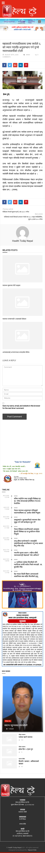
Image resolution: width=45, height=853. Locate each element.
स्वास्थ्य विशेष (22, 759)
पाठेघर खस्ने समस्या (25, 737)
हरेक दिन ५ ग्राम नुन (26, 749)
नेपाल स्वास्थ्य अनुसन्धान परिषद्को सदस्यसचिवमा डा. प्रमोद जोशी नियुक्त (27, 511)
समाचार (28, 55)
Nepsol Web (32, 850)
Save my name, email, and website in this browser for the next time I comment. (21, 407)
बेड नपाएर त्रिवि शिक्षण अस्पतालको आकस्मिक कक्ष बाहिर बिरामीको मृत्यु (26, 575)
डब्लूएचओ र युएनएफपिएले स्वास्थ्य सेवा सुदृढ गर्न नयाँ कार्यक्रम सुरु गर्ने (27, 520)
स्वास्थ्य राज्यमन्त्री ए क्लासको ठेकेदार (14, 319)
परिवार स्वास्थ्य (22, 734)
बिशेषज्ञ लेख (8, 721)
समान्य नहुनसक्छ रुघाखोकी (15, 725)
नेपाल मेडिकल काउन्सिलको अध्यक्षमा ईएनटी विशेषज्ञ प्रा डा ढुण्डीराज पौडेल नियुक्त (27, 531)
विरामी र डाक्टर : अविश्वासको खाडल (29, 762)
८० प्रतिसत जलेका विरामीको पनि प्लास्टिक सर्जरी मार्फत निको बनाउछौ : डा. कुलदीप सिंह (28, 564)
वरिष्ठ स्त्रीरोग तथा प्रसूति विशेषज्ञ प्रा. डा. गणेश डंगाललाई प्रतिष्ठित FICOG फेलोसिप (27, 501)
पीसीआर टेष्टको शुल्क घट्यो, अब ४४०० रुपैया (16, 212)
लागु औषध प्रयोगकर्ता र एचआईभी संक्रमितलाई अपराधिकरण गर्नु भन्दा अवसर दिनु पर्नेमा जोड (28, 543)
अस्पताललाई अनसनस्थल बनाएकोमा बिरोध (16, 352)
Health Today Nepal (22, 240)
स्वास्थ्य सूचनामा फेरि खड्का (11, 285)
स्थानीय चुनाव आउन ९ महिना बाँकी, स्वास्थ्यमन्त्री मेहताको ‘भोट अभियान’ (26, 553)
